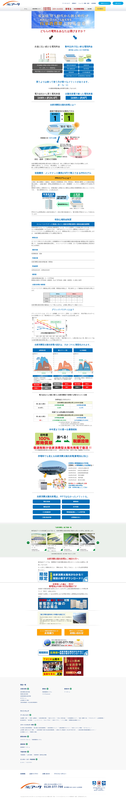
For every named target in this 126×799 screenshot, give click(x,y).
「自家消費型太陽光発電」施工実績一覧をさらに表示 (63, 553)
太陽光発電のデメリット (64, 727)
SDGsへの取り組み (61, 718)
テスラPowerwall (46, 694)
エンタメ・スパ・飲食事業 (27, 759)
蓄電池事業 (23, 736)
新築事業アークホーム (25, 747)
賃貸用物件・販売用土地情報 (40, 754)
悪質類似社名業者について (75, 720)
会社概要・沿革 (23, 718)
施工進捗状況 (23, 720)
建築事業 (22, 744)
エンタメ (22, 762)
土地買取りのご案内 (24, 700)
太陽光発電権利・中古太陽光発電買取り (29, 702)
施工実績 (30, 720)
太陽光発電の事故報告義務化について (86, 730)
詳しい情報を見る (52, 550)
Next (97, 542)
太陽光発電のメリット (52, 727)
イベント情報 (64, 720)
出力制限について (24, 732)
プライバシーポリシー (60, 774)
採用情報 (93, 3)
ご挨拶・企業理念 (33, 718)
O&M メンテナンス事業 (77, 727)
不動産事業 (23, 752)
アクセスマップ (92, 718)
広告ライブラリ (55, 720)
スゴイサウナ (29, 762)
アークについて (24, 715)
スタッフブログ (47, 720)
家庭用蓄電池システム (47, 692)
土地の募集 (29, 754)
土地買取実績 (100, 718)
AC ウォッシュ (87, 727)
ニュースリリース (38, 720)
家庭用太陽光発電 (24, 694)
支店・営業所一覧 (83, 718)
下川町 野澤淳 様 (52, 545)
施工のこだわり (52, 718)
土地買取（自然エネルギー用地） (27, 730)
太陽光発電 (23, 689)
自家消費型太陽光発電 (25, 692)
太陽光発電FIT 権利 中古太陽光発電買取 (45, 730)
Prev (28, 542)
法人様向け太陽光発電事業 (26, 727)
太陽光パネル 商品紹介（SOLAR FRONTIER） (66, 730)
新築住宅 (66, 689)
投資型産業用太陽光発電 (25, 696)
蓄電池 (44, 689)
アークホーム (67, 692)
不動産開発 (22, 754)
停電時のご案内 (33, 732)
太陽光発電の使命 (42, 718)
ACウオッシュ (23, 698)
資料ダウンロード (104, 3)
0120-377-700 (53, 786)
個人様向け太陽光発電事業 (39, 727)
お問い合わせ (118, 3)
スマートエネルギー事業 (27, 725)
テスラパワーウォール (25, 739)
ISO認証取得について (72, 718)
